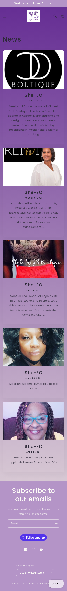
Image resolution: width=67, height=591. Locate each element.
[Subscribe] (56, 523)
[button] (4, 16)
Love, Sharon (27, 583)
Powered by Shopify (45, 583)
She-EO (33, 95)
